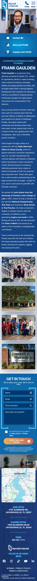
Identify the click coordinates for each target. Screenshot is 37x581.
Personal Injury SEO (10, 578)
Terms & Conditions (18, 571)
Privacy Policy (23, 568)
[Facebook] (4, 561)
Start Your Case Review (17, 441)
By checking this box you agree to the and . (19, 433)
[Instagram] (11, 561)
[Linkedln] (33, 561)
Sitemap (10, 568)
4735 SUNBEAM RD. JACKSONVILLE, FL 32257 (18, 511)
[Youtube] (26, 561)
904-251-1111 (18, 540)
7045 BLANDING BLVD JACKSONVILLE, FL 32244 (18, 526)
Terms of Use (16, 433)
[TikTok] (18, 561)
